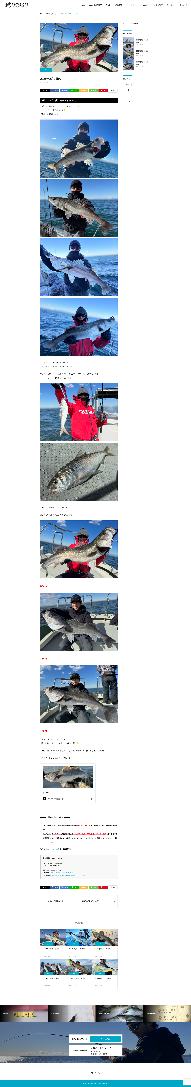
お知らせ (129, 85)
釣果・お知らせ (131, 5)
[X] (95, 1073)
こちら (57, 849)
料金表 (108, 5)
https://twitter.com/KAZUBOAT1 (62, 873)
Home (83, 5)
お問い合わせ (182, 5)
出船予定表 (118, 5)
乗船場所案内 (158, 5)
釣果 (46, 70)
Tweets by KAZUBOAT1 (131, 24)
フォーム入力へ (105, 1039)
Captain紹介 (145, 5)
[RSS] (99, 1073)
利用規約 (170, 5)
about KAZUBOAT (95, 5)
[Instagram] (92, 1073)
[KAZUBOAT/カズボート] (16, 5)
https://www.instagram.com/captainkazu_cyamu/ (69, 875)
